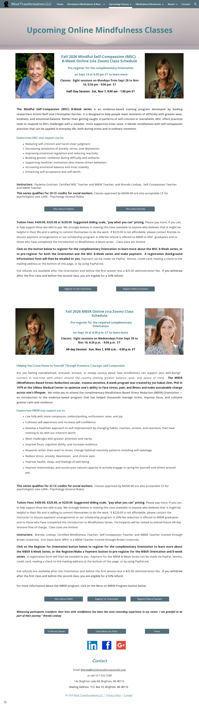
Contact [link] (185, 4)
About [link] (171, 4)
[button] (195, 4)
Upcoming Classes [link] (119, 4)
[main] (99, 29)
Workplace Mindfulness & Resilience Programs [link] (84, 4)
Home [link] (60, 4)
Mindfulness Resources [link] (148, 4)
